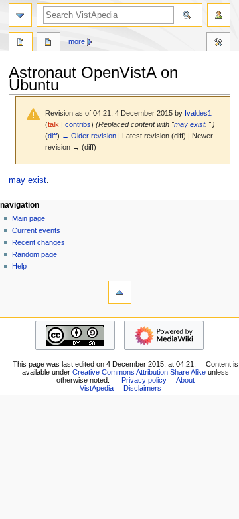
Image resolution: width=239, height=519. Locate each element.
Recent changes (38, 242)
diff (52, 136)
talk (53, 124)
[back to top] (119, 292)
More (76, 41)
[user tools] (218, 15)
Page (20, 43)
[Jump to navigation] (20, 15)
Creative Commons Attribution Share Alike (139, 372)
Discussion (48, 43)
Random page (34, 254)
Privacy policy (144, 380)
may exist (189, 124)
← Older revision (89, 136)
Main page (28, 218)
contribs (78, 124)
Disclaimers (142, 388)
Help (19, 266)
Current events (36, 230)
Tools (218, 43)
